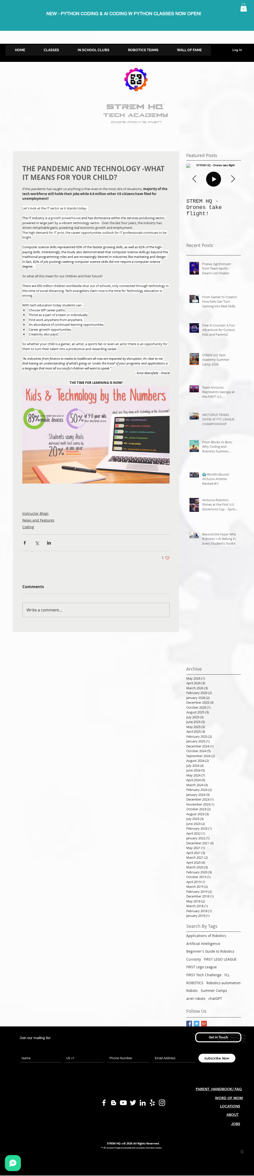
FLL (227, 975)
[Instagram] (162, 1102)
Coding (28, 527)
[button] (243, 7)
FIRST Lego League (201, 967)
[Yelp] (152, 1102)
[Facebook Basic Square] (189, 1023)
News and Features (38, 520)
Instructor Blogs (35, 513)
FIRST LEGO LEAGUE (220, 959)
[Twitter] (133, 1102)
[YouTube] (123, 1102)
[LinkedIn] (142, 1102)
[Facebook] (104, 1102)
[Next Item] (233, 179)
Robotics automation (223, 982)
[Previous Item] (194, 179)
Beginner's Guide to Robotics (210, 951)
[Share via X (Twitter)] (36, 542)
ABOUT (232, 1114)
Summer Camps (214, 990)
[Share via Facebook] (24, 542)
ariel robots (195, 998)
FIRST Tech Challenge (204, 975)
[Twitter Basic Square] (196, 1023)
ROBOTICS (194, 982)
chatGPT (215, 998)
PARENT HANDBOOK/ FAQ (219, 1089)
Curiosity (193, 959)
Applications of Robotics (206, 935)
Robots (192, 990)
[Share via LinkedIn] (49, 542)
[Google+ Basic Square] (204, 1023)
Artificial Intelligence (203, 943)
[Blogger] (113, 1102)
